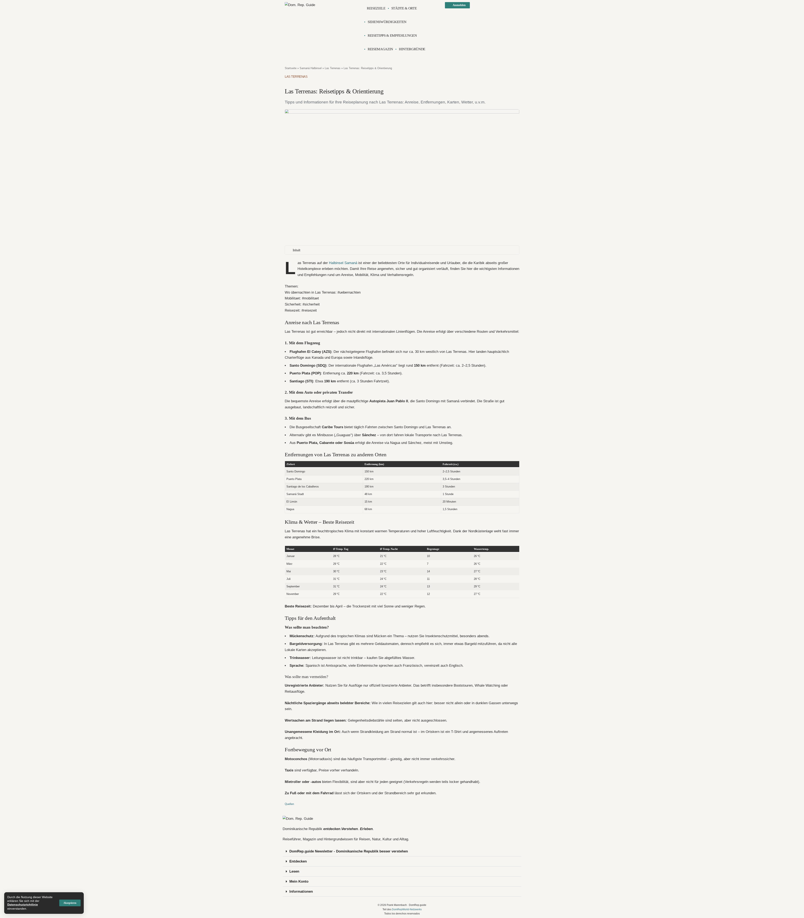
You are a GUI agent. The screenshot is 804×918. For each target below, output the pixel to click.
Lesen (294, 871)
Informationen (301, 892)
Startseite (290, 68)
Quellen (289, 804)
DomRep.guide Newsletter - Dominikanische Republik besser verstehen (348, 851)
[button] (70, 903)
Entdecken (298, 861)
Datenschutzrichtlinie (22, 904)
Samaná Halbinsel (311, 68)
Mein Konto (298, 881)
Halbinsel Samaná (343, 263)
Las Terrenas (332, 68)
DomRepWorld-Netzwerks (407, 909)
